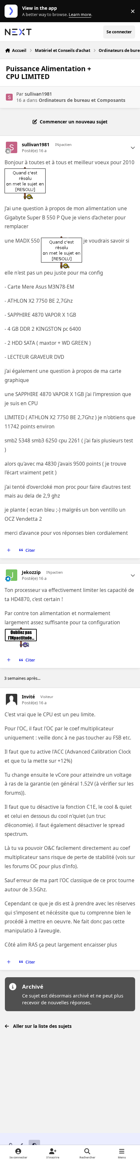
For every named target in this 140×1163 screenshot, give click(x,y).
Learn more (12, 11)
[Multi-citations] (9, 550)
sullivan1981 (38, 94)
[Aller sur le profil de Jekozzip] (11, 575)
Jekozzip (31, 572)
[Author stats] (133, 147)
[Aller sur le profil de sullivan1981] (9, 97)
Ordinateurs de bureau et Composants (82, 100)
